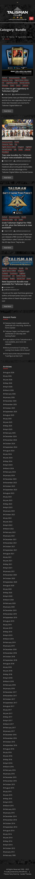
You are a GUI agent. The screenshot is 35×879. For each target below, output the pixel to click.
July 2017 (8, 710)
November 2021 (11, 543)
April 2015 (8, 802)
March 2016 (9, 767)
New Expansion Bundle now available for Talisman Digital (16, 282)
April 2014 (8, 845)
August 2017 (9, 706)
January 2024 (10, 475)
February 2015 (10, 809)
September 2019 (11, 617)
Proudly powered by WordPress (16, 872)
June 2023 (8, 500)
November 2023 (11, 483)
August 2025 (9, 415)
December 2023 (10, 479)
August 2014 (9, 831)
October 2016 (10, 742)
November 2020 (11, 575)
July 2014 (8, 834)
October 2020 (10, 578)
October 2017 (10, 699)
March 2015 (9, 806)
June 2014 (8, 838)
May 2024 (8, 461)
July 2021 (8, 557)
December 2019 (10, 610)
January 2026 (10, 397)
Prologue (5, 278)
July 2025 (8, 419)
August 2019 (9, 621)
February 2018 (10, 685)
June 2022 (8, 522)
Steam (12, 85)
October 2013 (10, 848)
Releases (5, 85)
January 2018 (10, 688)
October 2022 (10, 515)
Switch (18, 85)
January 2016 (10, 774)
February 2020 (10, 603)
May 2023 (8, 504)
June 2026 (8, 380)
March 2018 (9, 681)
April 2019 (8, 635)
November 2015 (11, 781)
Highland (29, 147)
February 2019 (10, 642)
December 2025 (10, 401)
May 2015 (8, 799)
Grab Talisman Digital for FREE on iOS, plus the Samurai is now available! (17, 225)
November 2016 (11, 738)
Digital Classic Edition (22, 80)
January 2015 (10, 813)
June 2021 (8, 561)
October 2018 (10, 657)
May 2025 (8, 426)
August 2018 (9, 664)
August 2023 (9, 493)
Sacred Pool (21, 278)
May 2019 (8, 632)
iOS (3, 83)
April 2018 (8, 678)
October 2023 (10, 486)
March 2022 (9, 529)
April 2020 (8, 596)
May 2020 (8, 593)
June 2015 (8, 795)
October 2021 (10, 546)
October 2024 (10, 443)
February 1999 (10, 855)
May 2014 (8, 841)
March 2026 (9, 390)
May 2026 (8, 383)
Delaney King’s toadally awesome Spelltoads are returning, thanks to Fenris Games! (18, 325)
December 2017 (10, 692)
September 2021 (11, 550)
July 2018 (8, 667)
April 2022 (8, 525)
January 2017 (10, 731)
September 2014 (11, 827)
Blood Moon (13, 268)
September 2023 (11, 490)
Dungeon (21, 147)
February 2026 (10, 394)
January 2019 (10, 646)
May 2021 (8, 564)
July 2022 (8, 518)
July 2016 (8, 752)
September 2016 (11, 745)
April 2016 (8, 763)
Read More (7, 111)
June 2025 (8, 422)
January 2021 (10, 571)
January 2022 (10, 536)
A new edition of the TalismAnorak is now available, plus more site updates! (18, 341)
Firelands (5, 273)
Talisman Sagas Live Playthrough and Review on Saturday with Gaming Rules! (17, 333)
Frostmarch (14, 273)
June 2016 (8, 756)
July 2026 (8, 376)
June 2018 (8, 671)
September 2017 (11, 703)
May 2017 (8, 717)
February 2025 (10, 433)
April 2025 (8, 429)
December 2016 (10, 735)
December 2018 (10, 649)
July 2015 (8, 791)
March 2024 (9, 468)
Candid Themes (25, 874)
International (6, 276)
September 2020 (11, 582)
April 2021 (8, 568)
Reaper (12, 278)
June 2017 (8, 713)
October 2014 (10, 823)
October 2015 (10, 784)
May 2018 (8, 674)
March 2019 (9, 639)
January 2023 (10, 511)
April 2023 (8, 507)
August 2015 (9, 788)
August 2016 (9, 749)
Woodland (5, 152)
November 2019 (11, 614)
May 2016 (8, 759)
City (16, 144)
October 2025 (10, 408)
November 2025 (11, 404)
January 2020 (10, 607)
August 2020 (9, 586)
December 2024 (10, 436)
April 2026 (8, 387)
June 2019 (8, 628)
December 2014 (10, 816)
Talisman (25, 85)
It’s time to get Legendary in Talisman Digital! (15, 89)
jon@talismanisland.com (21, 94)
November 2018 (11, 653)
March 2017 (9, 724)
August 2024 (9, 451)
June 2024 (8, 458)
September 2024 (11, 447)
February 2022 (10, 532)
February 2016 (10, 770)
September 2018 (11, 660)
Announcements (14, 77)
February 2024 (10, 472)
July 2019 (8, 625)
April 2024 (8, 465)
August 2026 (9, 372)
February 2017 (10, 728)
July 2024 (8, 454)
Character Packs (7, 80)
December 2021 (10, 539)
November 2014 (11, 820)
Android (4, 77)
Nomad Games (25, 83)
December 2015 (10, 777)
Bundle (23, 77)
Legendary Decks (12, 83)
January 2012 (10, 852)
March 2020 (9, 600)
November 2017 (11, 696)
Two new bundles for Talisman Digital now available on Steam (16, 156)
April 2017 (8, 720)
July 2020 (8, 589)
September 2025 (11, 412)
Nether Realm (21, 276)
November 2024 (11, 440)
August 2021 (9, 554)
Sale (15, 149)
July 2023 (8, 497)
